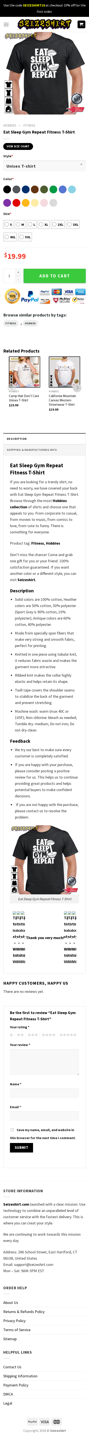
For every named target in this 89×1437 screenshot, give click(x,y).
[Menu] (6, 24)
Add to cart (54, 276)
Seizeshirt (26, 579)
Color (8, 179)
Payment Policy (15, 1385)
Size (7, 213)
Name (15, 1084)
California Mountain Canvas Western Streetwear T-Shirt (62, 400)
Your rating (19, 1027)
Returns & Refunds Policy (23, 1311)
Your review (20, 1045)
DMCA (8, 1394)
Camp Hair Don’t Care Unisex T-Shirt (24, 398)
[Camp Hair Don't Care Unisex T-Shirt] (24, 372)
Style (8, 156)
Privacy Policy (14, 1320)
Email (15, 1107)
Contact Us (12, 1366)
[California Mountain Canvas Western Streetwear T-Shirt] (64, 372)
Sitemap (10, 1338)
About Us (10, 1302)
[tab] (44, 438)
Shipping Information (20, 1375)
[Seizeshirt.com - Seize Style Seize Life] (44, 24)
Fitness (29, 125)
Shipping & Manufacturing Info (32, 450)
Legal (7, 1403)
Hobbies (30, 323)
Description (17, 439)
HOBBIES (9, 125)
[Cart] (82, 25)
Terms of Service (16, 1329)
